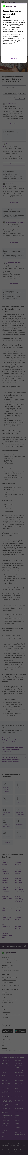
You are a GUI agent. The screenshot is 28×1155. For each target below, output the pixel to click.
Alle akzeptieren (14, 49)
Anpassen (14, 59)
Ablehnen (14, 54)
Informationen (6, 36)
